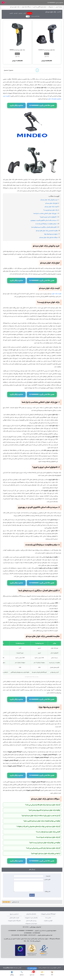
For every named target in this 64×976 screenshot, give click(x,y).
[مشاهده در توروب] (20, 956)
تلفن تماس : (47, 879)
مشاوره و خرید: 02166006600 (55, 2)
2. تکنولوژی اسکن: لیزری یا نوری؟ (49, 217)
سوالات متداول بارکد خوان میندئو (49, 237)
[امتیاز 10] (10, 902)
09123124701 (32, 935)
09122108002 (23, 935)
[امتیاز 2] (3, 902)
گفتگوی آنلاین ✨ (32, 968)
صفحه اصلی (59, 7)
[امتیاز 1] (2, 902)
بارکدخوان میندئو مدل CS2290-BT (46, 50)
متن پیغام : (47, 891)
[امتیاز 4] (5, 902)
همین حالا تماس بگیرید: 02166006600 (41, 105)
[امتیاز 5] (6, 902)
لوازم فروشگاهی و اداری (39, 7)
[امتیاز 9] (9, 902)
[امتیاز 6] (7, 902)
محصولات (50, 7)
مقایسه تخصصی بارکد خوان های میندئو (47, 231)
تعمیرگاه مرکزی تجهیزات (14, 921)
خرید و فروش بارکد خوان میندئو (49, 200)
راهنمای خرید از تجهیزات (31, 918)
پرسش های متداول (31, 921)
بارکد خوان (46, 56)
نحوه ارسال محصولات (31, 923)
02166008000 (20, 931)
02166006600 (12, 931)
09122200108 (15, 935)
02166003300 (36, 933)
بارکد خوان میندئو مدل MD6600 (17, 50)
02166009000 (29, 931)
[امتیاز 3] (4, 902)
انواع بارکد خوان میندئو (51, 203)
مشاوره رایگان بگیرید (16, 105)
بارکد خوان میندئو (15, 7)
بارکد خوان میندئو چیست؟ (50, 210)
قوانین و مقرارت (48, 921)
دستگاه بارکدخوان (26, 7)
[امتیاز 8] (8, 902)
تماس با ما (48, 918)
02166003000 (28, 933)
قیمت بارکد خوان (56, 294)
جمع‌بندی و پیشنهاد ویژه (51, 234)
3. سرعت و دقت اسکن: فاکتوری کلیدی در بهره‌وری (44, 220)
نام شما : (48, 876)
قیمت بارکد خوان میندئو (51, 207)
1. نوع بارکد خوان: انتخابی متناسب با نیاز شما (46, 213)
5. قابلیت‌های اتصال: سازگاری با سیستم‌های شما (44, 227)
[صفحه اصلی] (3, 3)
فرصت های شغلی (14, 918)
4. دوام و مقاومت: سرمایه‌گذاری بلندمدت (46, 224)
